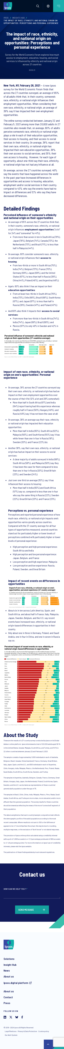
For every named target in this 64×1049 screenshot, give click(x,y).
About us (9, 976)
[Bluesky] (16, 1017)
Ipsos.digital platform (16, 983)
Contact (8, 997)
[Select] (48, 6)
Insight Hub (10, 964)
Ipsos (6, 18)
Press (7, 1003)
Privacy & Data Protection (27, 1031)
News (7, 970)
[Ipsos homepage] (9, 6)
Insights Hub (18, 18)
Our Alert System (11, 1035)
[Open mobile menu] (58, 6)
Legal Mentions (10, 1031)
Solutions (9, 958)
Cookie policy (43, 1031)
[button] (37, 6)
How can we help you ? (15, 889)
